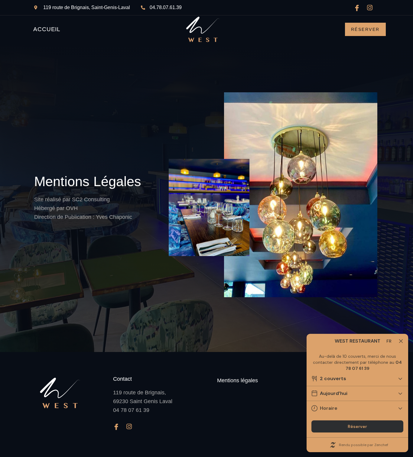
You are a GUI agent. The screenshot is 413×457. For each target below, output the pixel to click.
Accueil (46, 29)
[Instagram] (372, 7)
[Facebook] (359, 7)
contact (122, 379)
